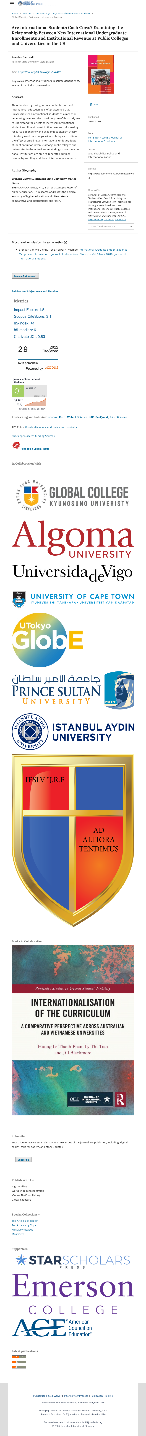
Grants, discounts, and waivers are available (51, 427)
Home (15, 13)
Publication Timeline (101, 1395)
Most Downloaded (22, 1229)
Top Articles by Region (25, 1220)
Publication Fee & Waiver (47, 1395)
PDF (95, 104)
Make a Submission (25, 276)
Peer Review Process (76, 1395)
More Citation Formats (102, 226)
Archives (27, 13)
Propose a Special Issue (35, 448)
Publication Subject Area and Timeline (35, 291)
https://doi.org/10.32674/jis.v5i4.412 (39, 72)
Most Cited (18, 1234)
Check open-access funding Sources (33, 436)
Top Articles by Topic (24, 1225)
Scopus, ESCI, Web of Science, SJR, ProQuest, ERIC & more (87, 417)
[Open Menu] (11, 3)
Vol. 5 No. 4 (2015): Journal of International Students (63, 13)
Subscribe (23, 1159)
